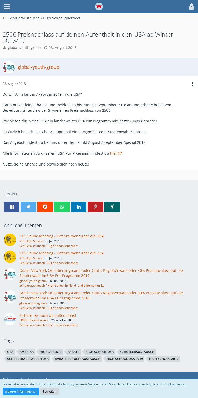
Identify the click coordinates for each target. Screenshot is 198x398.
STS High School (31, 241)
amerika (27, 352)
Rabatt (73, 352)
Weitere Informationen (21, 391)
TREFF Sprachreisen (33, 320)
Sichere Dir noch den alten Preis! (47, 315)
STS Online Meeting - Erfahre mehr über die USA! (62, 236)
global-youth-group (24, 47)
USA (10, 352)
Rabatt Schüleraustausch (77, 359)
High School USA (99, 352)
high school (50, 352)
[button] (7, 6)
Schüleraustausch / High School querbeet (48, 246)
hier (113, 153)
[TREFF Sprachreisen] (10, 320)
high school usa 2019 (124, 359)
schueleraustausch (137, 352)
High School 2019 (163, 359)
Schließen (49, 391)
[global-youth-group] (10, 278)
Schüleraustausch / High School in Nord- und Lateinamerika (61, 285)
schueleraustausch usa (28, 359)
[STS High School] (10, 241)
